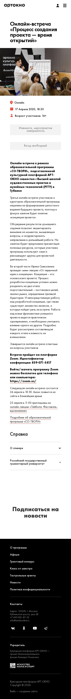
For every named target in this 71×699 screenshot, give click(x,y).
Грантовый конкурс (22, 561)
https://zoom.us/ (23, 381)
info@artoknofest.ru (19, 620)
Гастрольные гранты (23, 575)
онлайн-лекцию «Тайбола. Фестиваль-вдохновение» (34, 409)
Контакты (16, 604)
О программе (18, 547)
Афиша (14, 554)
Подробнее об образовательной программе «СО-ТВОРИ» (30, 419)
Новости (15, 582)
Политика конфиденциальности (30, 589)
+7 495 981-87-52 (19, 617)
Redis (12, 691)
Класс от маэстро (21, 568)
